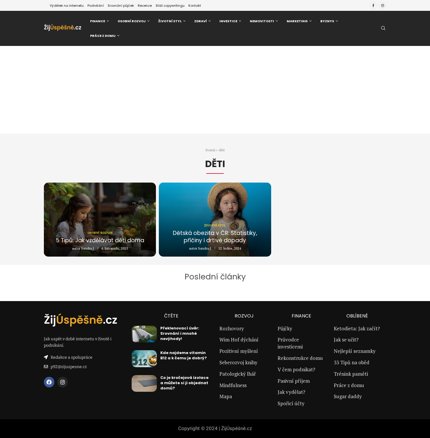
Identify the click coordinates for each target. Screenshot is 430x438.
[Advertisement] (215, 90)
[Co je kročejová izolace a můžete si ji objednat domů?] (144, 383)
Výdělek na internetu (67, 5)
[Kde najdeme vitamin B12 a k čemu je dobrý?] (144, 358)
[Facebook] (373, 5)
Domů (210, 150)
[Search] (383, 29)
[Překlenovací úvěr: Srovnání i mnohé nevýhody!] (144, 334)
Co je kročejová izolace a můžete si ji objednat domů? (184, 383)
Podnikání (95, 5)
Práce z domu (103, 35)
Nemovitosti (262, 21)
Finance (97, 21)
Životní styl (170, 21)
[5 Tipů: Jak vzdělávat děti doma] (100, 219)
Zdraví (200, 21)
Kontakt (194, 5)
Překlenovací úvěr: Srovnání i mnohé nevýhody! (179, 333)
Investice (228, 21)
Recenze (145, 5)
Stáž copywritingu (170, 5)
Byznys (327, 21)
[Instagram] (382, 5)
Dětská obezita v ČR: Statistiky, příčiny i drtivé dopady (215, 237)
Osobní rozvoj (132, 21)
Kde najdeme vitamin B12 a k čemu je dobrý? (183, 355)
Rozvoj (244, 316)
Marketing (297, 21)
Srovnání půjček (121, 5)
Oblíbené (357, 316)
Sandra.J (87, 248)
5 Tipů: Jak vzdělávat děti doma (100, 240)
